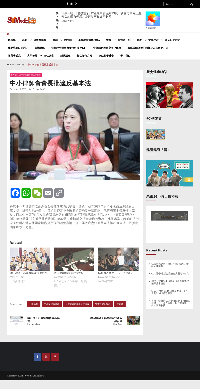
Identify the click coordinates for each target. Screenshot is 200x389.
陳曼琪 (120, 304)
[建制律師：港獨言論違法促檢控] (30, 259)
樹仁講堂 (49, 55)
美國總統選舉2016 (89, 39)
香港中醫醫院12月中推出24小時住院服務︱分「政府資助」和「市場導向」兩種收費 (170, 300)
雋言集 (12, 39)
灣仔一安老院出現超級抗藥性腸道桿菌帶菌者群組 (170, 279)
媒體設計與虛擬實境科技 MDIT (69, 47)
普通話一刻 (124, 39)
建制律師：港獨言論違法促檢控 (28, 273)
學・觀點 (125, 55)
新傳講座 (65, 55)
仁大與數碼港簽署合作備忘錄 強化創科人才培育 (170, 262)
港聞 (24, 39)
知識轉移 (40, 47)
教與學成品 (14, 55)
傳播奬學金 (40, 39)
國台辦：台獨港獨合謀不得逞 (43, 319)
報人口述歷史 (172, 39)
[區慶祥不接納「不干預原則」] (118, 259)
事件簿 (14, 75)
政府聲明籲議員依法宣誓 (68, 273)
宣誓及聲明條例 (102, 304)
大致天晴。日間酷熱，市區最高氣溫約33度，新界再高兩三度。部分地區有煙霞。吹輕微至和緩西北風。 (103, 16)
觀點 (139, 39)
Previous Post (33, 324)
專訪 (55, 39)
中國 (108, 39)
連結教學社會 (106, 55)
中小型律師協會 (51, 304)
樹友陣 (68, 39)
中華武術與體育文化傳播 (107, 47)
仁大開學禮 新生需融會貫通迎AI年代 (170, 271)
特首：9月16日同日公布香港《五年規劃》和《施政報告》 (169, 289)
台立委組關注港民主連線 (30, 75)
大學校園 (32, 55)
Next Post (117, 324)
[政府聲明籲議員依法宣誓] (74, 259)
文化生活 (153, 39)
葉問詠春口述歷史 (18, 47)
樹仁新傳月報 (84, 55)
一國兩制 (33, 304)
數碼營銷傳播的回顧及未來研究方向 (148, 47)
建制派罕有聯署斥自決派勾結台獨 (106, 319)
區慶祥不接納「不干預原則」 (115, 273)
